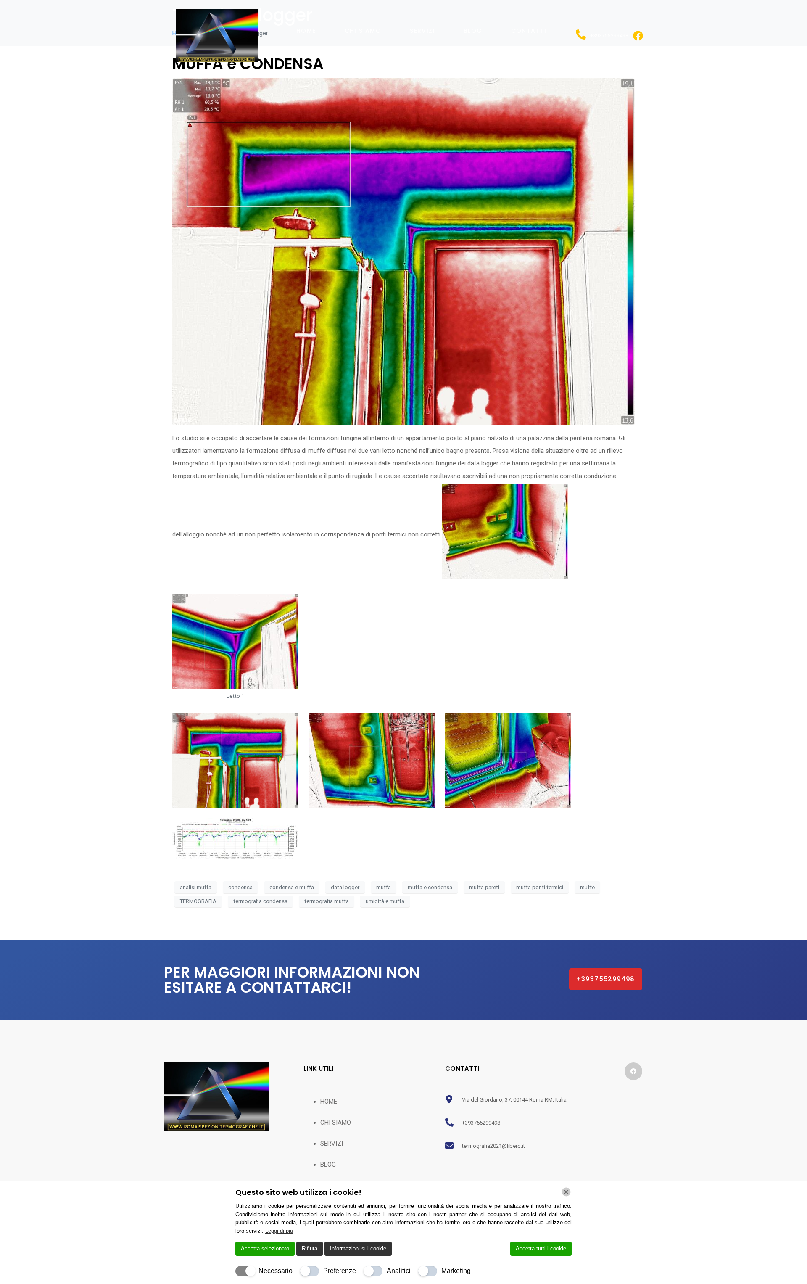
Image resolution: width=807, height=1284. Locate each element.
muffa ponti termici (539, 887)
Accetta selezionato (265, 1248)
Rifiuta (309, 1248)
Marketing (456, 1270)
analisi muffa (195, 887)
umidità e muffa (385, 901)
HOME (306, 30)
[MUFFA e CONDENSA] (403, 251)
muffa (383, 887)
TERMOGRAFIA (198, 901)
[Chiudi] (566, 1191)
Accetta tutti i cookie (541, 1248)
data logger (345, 887)
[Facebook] (633, 1071)
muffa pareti (484, 887)
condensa (240, 887)
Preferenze (339, 1270)
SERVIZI (422, 30)
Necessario (275, 1270)
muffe (587, 887)
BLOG (473, 30)
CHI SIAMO (363, 30)
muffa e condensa (430, 887)
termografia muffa (326, 901)
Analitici (399, 1270)
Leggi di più (279, 1231)
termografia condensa (260, 901)
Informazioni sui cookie (358, 1248)
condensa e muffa (291, 887)
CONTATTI (529, 30)
